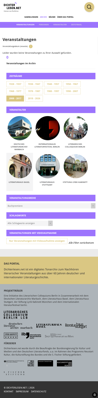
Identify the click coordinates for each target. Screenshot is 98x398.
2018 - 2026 (34, 98)
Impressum (22, 391)
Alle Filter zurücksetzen (81, 242)
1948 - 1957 (53, 84)
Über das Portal (65, 17)
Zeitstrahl (76, 24)
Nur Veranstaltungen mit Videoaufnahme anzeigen (37, 240)
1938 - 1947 (34, 84)
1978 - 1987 (34, 91)
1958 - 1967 (72, 84)
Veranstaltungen (25, 24)
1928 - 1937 (15, 84)
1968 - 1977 (15, 91)
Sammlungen (31, 17)
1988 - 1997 (53, 91)
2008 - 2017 (15, 98)
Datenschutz (38, 391)
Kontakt (8, 391)
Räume (52, 17)
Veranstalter (60, 24)
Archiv (43, 17)
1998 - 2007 (72, 91)
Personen (44, 24)
